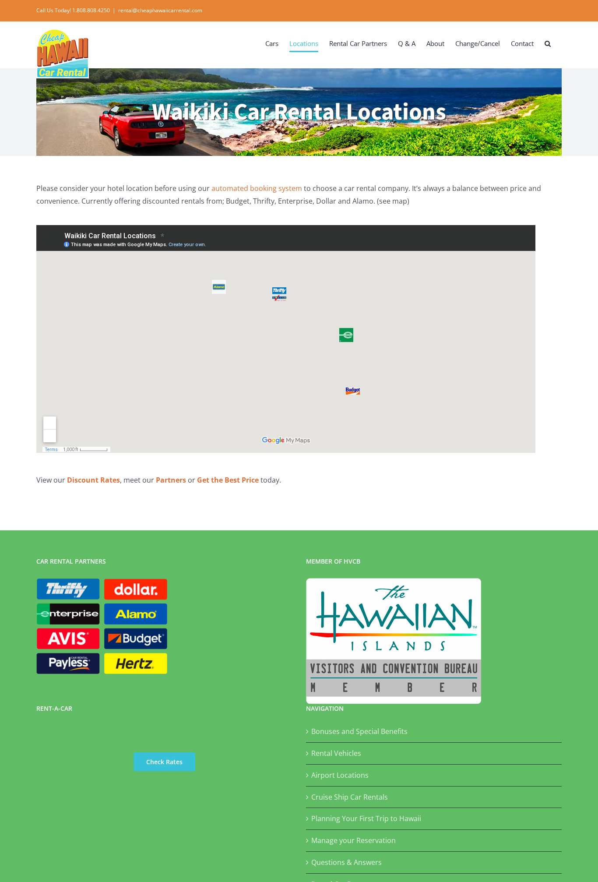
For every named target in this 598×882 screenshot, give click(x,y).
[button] (548, 43)
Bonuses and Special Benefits (359, 731)
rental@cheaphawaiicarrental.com (160, 10)
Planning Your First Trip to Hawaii (366, 818)
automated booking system (256, 188)
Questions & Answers (346, 862)
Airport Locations (340, 775)
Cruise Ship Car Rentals (349, 797)
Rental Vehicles (336, 753)
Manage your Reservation (353, 840)
